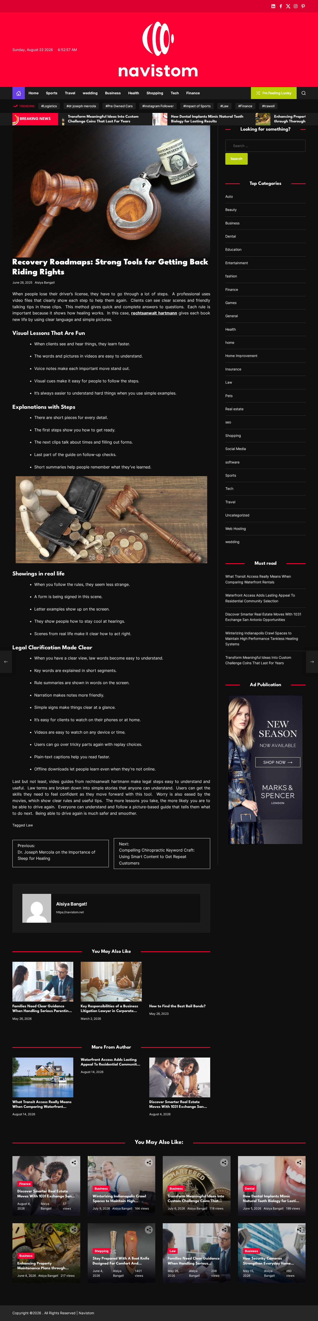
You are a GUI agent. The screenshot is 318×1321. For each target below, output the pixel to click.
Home (34, 93)
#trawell (268, 106)
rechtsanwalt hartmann (154, 312)
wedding (90, 93)
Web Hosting (235, 528)
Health (133, 93)
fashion (231, 276)
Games (231, 303)
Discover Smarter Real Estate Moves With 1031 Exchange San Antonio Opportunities (176, 1107)
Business (113, 93)
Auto (229, 196)
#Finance (245, 106)
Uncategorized (237, 515)
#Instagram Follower (158, 106)
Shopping (155, 93)
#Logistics (49, 106)
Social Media (235, 449)
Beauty (231, 209)
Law (29, 825)
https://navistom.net (70, 912)
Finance (193, 93)
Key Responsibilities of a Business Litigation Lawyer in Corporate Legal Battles (109, 1011)
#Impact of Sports (197, 106)
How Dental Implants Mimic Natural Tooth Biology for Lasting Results (271, 1201)
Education (233, 249)
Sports (51, 93)
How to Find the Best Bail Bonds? (177, 1006)
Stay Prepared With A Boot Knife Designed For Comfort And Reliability (121, 1263)
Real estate (234, 409)
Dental (230, 236)
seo (228, 422)
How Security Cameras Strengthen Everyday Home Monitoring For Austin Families (269, 1263)
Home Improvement (241, 356)
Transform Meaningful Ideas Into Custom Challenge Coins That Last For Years (196, 1201)
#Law (224, 106)
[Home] (18, 93)
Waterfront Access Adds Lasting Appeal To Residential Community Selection (110, 1064)
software (232, 462)
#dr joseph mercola (81, 106)
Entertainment (236, 263)
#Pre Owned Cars (119, 106)
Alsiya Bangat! (45, 282)
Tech (175, 93)
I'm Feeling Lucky (277, 93)
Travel (70, 93)
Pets (229, 396)
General (231, 316)
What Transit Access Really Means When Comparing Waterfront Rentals (42, 1107)
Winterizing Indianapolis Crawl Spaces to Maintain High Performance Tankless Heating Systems (261, 638)
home (229, 342)
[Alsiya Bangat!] (36, 908)
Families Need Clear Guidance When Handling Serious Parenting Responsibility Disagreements (41, 1011)
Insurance (233, 369)
